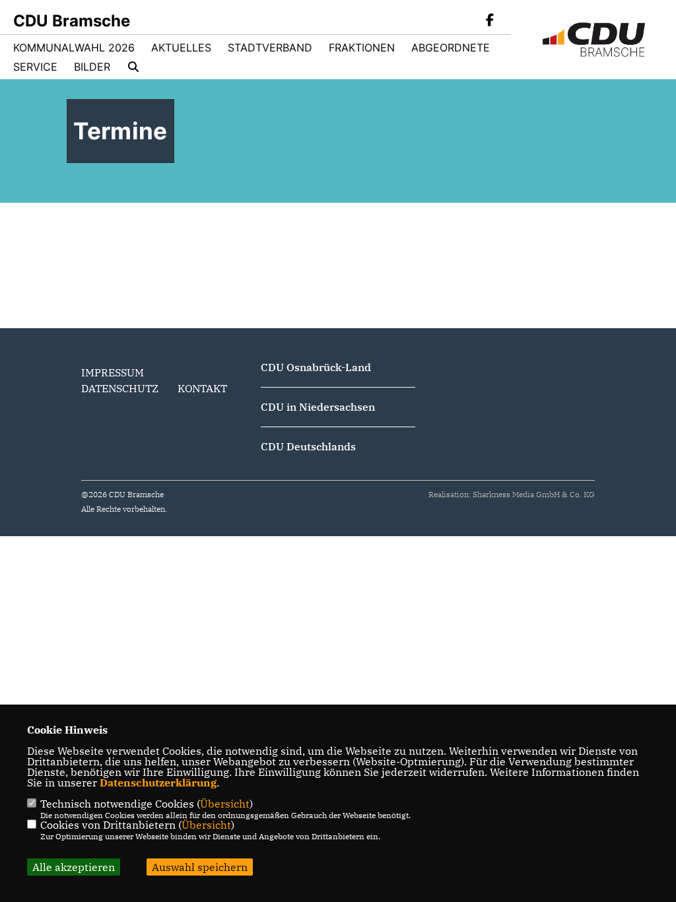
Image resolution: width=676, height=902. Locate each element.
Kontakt (202, 388)
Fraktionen (362, 47)
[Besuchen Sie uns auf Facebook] (490, 21)
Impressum (112, 372)
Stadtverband (270, 47)
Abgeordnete (450, 47)
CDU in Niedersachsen (318, 406)
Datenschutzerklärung (158, 782)
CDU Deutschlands (308, 446)
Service (35, 66)
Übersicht (225, 803)
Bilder (92, 66)
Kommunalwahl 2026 (74, 47)
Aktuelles (181, 47)
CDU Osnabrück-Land (316, 367)
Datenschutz (119, 388)
